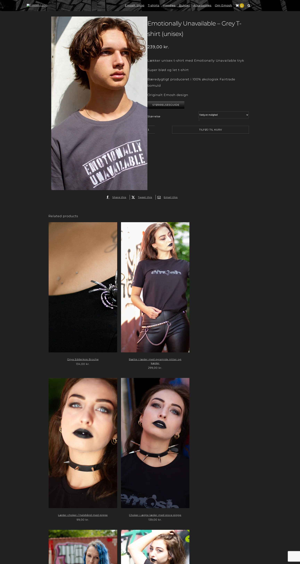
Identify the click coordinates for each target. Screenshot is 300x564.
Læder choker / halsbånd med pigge (83, 515)
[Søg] (249, 5)
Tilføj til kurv (210, 129)
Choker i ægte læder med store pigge (155, 515)
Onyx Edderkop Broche (83, 359)
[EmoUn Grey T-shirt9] (99, 104)
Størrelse (154, 116)
